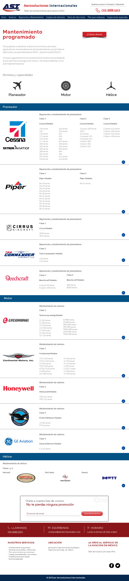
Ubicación (119, 4)
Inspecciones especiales (17, 554)
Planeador (17, 95)
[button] (31, 17)
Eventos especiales (16, 559)
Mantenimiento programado (19, 547)
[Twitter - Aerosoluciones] (117, 565)
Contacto (110, 4)
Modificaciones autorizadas (19, 557)
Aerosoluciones (36, 5)
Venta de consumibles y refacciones (22, 550)
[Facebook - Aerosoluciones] (111, 565)
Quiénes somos (98, 4)
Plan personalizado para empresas (21, 552)
